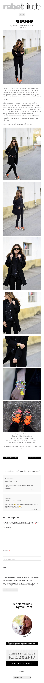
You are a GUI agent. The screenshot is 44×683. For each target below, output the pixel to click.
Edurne (39, 446)
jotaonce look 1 (34, 458)
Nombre (6, 551)
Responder (34, 490)
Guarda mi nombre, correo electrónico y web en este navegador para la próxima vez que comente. (21, 579)
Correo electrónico (10, 559)
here (30, 436)
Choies (25, 436)
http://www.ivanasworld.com (13, 508)
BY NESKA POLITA (28, 440)
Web (4, 567)
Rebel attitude (22, 446)
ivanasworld (9, 498)
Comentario (7, 527)
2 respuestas (22, 448)
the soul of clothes (10, 458)
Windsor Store (30, 442)
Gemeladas (9, 479)
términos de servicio (21, 584)
